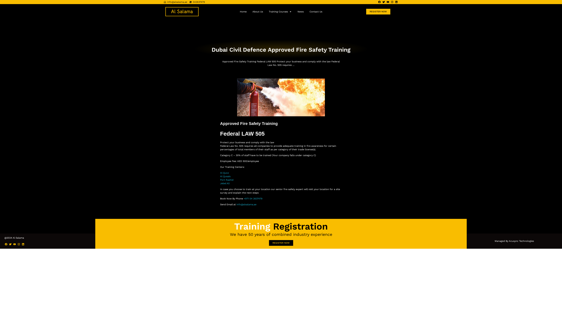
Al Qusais (225, 176)
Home (243, 11)
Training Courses (278, 11)
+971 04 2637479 (253, 198)
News (301, 11)
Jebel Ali (225, 183)
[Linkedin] (396, 2)
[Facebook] (379, 2)
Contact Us (316, 11)
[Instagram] (392, 2)
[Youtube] (388, 2)
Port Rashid (226, 179)
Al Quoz (224, 172)
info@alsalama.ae (246, 204)
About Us (257, 11)
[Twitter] (383, 2)
